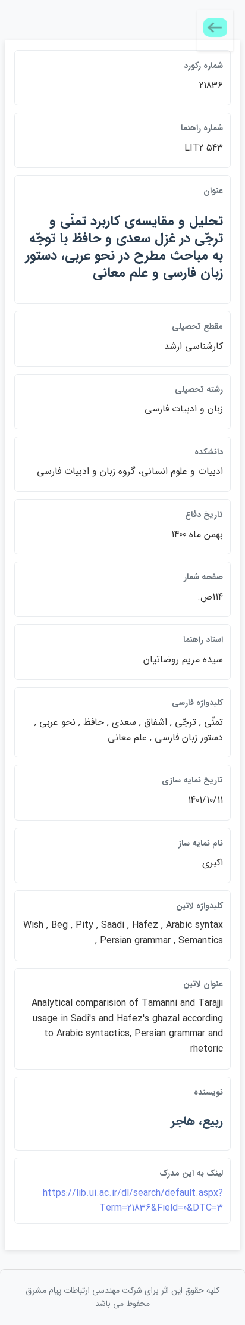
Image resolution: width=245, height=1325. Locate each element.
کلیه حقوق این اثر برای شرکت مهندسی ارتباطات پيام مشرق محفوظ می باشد (122, 1297)
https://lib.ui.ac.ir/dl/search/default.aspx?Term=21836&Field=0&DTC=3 (133, 1201)
